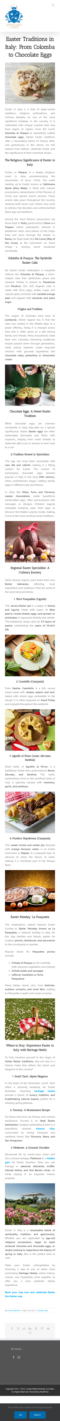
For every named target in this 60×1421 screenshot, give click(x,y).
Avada (50, 1389)
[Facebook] (13, 1357)
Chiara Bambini (14, 1310)
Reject (37, 1415)
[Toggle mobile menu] (53, 5)
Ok (20, 1415)
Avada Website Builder (35, 1389)
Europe (40, 1310)
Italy (46, 1310)
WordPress (44, 1391)
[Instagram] (19, 1357)
